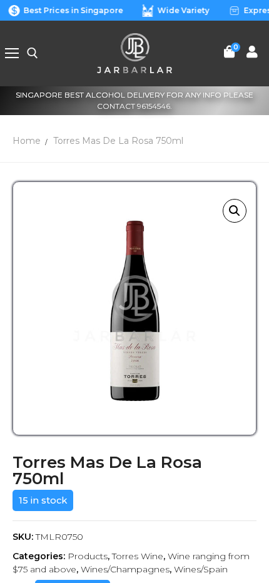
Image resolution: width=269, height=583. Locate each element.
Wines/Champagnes (125, 569)
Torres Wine (137, 556)
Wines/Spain (201, 569)
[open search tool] (32, 53)
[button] (234, 211)
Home (27, 140)
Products (88, 556)
